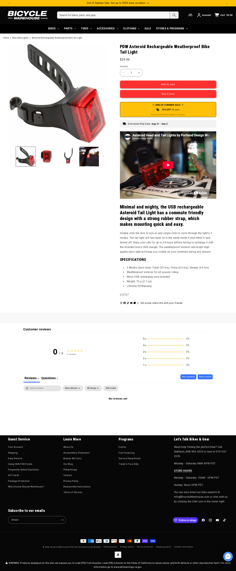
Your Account (15, 447)
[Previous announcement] (9, 3)
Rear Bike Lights (20, 38)
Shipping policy (163, 547)
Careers (67, 475)
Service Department (130, 458)
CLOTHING (129, 28)
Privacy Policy (71, 481)
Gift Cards (13, 475)
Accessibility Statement (76, 453)
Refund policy (110, 547)
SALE (147, 28)
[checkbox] (110, 388)
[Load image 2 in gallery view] (47, 156)
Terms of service (145, 547)
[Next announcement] (226, 3)
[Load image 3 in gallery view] (68, 156)
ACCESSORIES (106, 28)
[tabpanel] (118, 409)
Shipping (13, 453)
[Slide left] (11, 156)
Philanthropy (70, 469)
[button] (166, 339)
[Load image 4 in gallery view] (89, 156)
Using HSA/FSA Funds (20, 464)
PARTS (68, 28)
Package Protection (19, 481)
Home (6, 38)
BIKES (52, 28)
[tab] (49, 378)
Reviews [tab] (32, 378)
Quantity (124, 66)
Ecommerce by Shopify (89, 547)
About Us (68, 447)
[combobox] (113, 15)
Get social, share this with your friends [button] (161, 303)
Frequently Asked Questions (23, 469)
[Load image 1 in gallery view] (25, 156)
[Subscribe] (62, 520)
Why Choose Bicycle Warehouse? (26, 486)
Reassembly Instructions (77, 486)
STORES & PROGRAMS (170, 28)
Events (122, 447)
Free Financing (127, 453)
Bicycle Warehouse (59, 547)
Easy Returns (15, 458)
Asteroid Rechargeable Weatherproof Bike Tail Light (57, 38)
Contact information (183, 547)
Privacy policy (127, 547)
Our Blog (68, 464)
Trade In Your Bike (129, 464)
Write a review (205, 377)
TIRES (84, 28)
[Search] (174, 15)
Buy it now (168, 93)
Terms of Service (72, 492)
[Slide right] (103, 156)
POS (72, 547)
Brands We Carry (72, 458)
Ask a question (188, 377)
